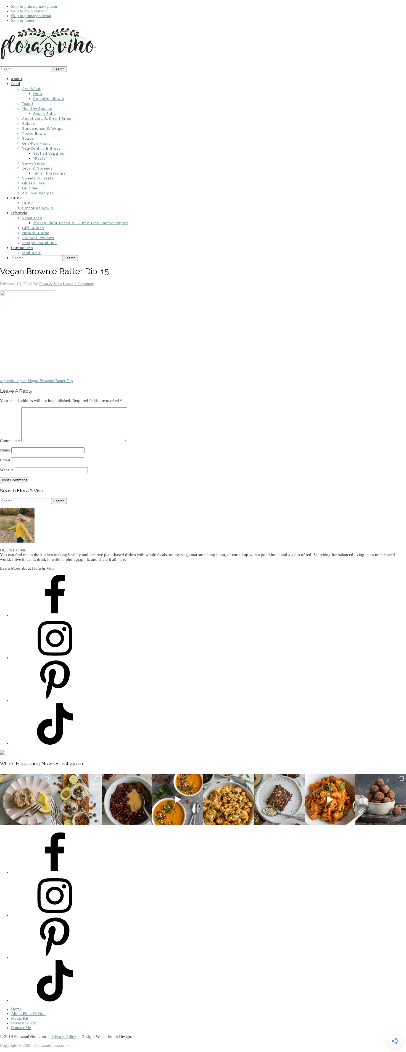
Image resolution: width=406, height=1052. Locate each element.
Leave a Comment (78, 284)
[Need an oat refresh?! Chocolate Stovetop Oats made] (127, 799)
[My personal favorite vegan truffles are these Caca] (380, 799)
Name (5, 450)
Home (16, 1009)
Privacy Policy (23, 1023)
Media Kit (19, 1018)
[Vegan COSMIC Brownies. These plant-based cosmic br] (279, 799)
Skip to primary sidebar (31, 16)
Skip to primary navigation (34, 6)
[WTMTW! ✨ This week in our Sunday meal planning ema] (76, 799)
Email (5, 460)
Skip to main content (29, 11)
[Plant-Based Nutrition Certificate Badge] (2, 753)
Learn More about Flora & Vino (27, 568)
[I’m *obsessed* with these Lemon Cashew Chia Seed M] (25, 799)
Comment (10, 440)
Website (7, 470)
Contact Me (21, 1027)
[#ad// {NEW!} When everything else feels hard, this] (177, 799)
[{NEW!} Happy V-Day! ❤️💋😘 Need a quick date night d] (330, 799)
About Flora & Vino (28, 1013)
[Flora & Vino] (48, 59)
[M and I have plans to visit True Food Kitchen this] (228, 799)
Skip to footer (23, 20)
